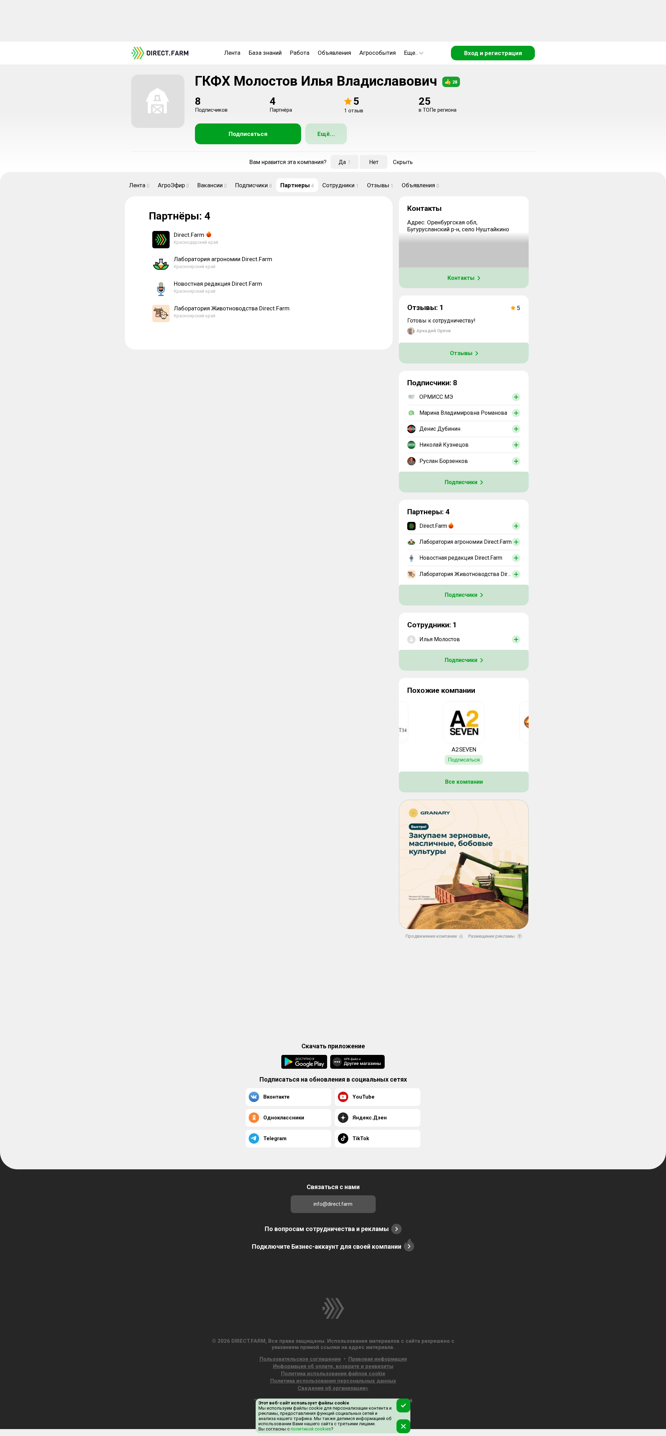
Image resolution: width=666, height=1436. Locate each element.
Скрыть (403, 162)
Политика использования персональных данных (333, 1381)
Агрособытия (377, 52)
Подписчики (253, 185)
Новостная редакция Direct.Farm (218, 283)
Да (345, 162)
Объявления (334, 52)
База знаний (265, 52)
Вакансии (212, 185)
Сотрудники (340, 185)
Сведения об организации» (333, 1388)
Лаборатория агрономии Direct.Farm (223, 259)
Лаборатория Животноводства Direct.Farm (232, 308)
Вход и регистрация (493, 53)
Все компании (464, 782)
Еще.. (411, 52)
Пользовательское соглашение (300, 1359)
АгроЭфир (173, 185)
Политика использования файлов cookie (333, 1373)
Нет (373, 162)
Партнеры (297, 185)
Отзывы (380, 185)
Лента (232, 52)
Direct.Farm (189, 234)
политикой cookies (310, 1428)
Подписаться (248, 133)
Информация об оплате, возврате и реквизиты (333, 1366)
